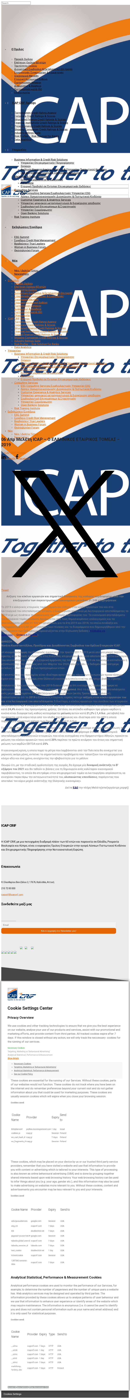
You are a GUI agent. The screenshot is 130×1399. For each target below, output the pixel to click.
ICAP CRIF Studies (15, 452)
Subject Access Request (18, 1370)
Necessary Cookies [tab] (22, 1064)
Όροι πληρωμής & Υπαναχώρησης (22, 1383)
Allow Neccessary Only (39, 1387)
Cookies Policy (15, 1374)
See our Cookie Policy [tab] (23, 1074)
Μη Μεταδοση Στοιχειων (19, 1380)
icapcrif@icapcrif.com (12, 894)
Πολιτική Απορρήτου (17, 1377)
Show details (13, 1058)
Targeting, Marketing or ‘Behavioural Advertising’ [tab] (35, 1067)
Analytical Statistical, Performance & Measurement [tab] (36, 1070)
